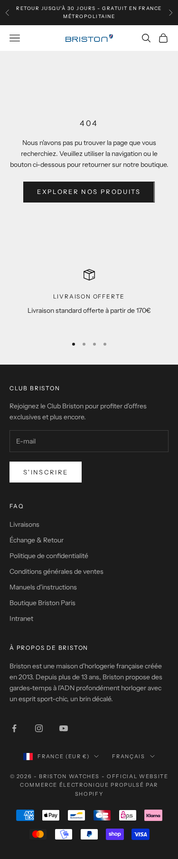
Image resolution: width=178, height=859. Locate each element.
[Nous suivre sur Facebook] (14, 728)
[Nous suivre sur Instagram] (39, 728)
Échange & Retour (36, 540)
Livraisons (24, 524)
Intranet (21, 618)
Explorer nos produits (89, 191)
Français (128, 756)
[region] (89, 298)
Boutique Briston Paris (42, 602)
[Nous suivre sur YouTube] (63, 728)
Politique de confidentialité (48, 555)
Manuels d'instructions (43, 587)
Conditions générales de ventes (56, 571)
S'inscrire (45, 472)
